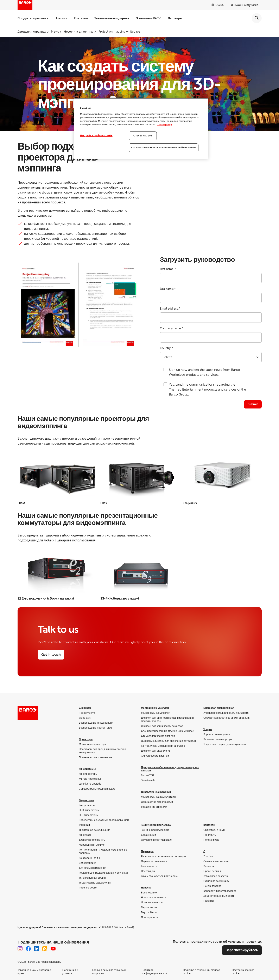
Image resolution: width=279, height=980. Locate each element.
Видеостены (86, 800)
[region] (141, 128)
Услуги (207, 729)
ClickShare (85, 708)
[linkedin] (36, 948)
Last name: (168, 288)
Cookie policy (164, 124)
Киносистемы (87, 769)
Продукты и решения (33, 18)
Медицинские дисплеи (155, 708)
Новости (61, 18)
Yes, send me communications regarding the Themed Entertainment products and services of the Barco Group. (207, 389)
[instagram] (20, 948)
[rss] (44, 948)
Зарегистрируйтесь (242, 950)
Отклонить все (142, 135)
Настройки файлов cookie (96, 135)
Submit (253, 404)
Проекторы (86, 739)
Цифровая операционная (218, 708)
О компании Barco (148, 18)
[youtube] (53, 948)
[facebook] (28, 948)
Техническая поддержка (111, 18)
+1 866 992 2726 (116, 927)
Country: (166, 348)
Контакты (81, 18)
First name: (168, 269)
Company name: (171, 328)
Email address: (170, 308)
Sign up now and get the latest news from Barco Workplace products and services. (204, 372)
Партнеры (175, 18)
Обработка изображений (156, 792)
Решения (84, 825)
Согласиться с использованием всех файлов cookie (163, 147)
